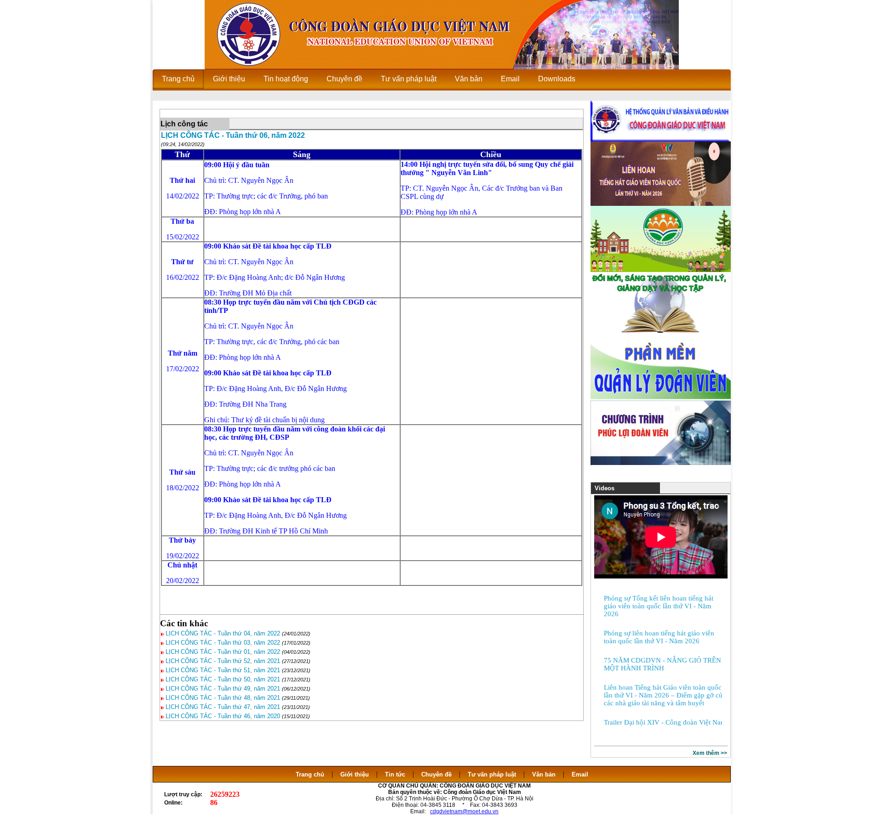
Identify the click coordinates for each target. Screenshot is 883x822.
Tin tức (395, 774)
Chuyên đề (436, 774)
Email (580, 774)
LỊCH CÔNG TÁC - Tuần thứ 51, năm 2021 (223, 670)
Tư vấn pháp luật (492, 774)
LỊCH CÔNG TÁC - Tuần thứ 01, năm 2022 (223, 651)
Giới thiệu (354, 774)
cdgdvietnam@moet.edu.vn (464, 811)
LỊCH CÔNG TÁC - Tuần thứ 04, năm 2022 (223, 633)
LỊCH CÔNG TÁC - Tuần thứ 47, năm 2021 (223, 706)
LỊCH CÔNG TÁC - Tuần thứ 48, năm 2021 (223, 697)
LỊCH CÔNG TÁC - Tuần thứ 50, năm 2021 (223, 679)
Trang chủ (310, 774)
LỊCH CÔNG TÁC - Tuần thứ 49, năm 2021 (223, 688)
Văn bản (544, 774)
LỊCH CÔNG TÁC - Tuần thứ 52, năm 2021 (223, 661)
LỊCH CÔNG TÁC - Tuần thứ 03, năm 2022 (223, 642)
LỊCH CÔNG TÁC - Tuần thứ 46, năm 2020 (223, 716)
